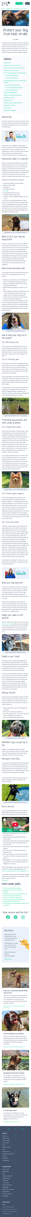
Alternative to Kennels (8, 1189)
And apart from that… (10, 105)
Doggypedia (9, 8)
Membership (6, 1171)
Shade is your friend (9, 97)
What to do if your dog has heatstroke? (14, 68)
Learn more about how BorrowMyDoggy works (15, 871)
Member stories (6, 1147)
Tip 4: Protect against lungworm (14, 87)
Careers (5, 1156)
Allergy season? (8, 100)
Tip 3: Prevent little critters (12, 85)
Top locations (6, 1182)
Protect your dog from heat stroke (12, 897)
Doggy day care (6, 1178)
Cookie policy (6, 1160)
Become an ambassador (8, 1153)
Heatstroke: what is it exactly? (12, 65)
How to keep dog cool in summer (12, 888)
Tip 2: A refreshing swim (11, 78)
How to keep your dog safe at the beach (14, 899)
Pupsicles (5, 892)
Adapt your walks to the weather (12, 95)
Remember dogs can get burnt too (13, 102)
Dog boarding (6, 1191)
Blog (4, 1173)
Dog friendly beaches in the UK (11, 901)
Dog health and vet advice (20, 8)
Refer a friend (6, 1151)
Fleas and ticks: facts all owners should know (15, 893)
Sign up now (5, 880)
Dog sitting (5, 1180)
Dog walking (6, 1196)
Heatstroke (7, 62)
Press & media (6, 1140)
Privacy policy (6, 1142)
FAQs (4, 1204)
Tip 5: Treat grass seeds (11, 90)
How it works (8, 959)
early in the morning (7, 624)
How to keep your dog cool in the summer (15, 73)
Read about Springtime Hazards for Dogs (13, 1084)
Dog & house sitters (8, 1193)
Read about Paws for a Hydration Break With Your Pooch (14, 1006)
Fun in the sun (7, 107)
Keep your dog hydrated (10, 92)
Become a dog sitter (8, 1176)
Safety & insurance (7, 1184)
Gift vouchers (6, 1138)
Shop (4, 1149)
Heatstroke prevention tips (11, 70)
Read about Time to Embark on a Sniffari (13, 1046)
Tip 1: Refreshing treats (11, 75)
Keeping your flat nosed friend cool (12, 890)
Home (2, 8)
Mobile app (5, 1158)
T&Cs (4, 1145)
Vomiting (5, 191)
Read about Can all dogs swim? (11, 1121)
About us (5, 1136)
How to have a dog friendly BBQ (12, 895)
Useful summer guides (10, 110)
